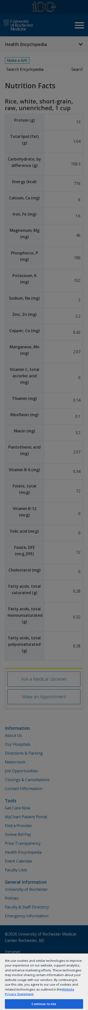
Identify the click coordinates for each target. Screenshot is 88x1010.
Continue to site (44, 1004)
